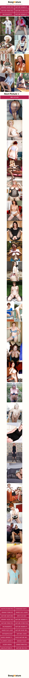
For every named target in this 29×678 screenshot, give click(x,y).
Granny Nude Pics (7, 7)
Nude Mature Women (22, 637)
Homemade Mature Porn (22, 609)
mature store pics (21, 10)
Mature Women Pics (22, 14)
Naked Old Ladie (7, 630)
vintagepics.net (7, 634)
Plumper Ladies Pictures (7, 641)
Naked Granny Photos (7, 637)
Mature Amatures (7, 616)
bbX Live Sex (15, 97)
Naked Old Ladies (22, 612)
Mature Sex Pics (21, 648)
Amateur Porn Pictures (7, 648)
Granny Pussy (22, 641)
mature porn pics (7, 10)
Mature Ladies (22, 634)
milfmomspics (7, 14)
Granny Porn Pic (7, 612)
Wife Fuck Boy (22, 616)
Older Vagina (7, 644)
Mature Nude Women (22, 630)
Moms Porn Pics (21, 644)
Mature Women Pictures (22, 7)
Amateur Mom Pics (7, 609)
